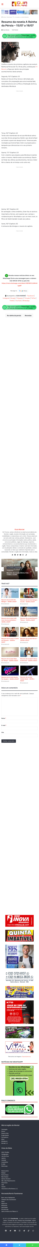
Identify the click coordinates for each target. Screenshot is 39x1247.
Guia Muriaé (6, 30)
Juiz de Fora (5, 1156)
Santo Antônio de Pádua (8, 1211)
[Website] (13, 555)
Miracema (4, 1205)
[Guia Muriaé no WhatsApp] (19, 36)
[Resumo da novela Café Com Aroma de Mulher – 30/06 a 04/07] (10, 611)
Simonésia (4, 1182)
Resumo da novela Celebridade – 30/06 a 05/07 (27, 679)
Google (13, 298)
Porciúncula (4, 1209)
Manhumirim (5, 1171)
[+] (7, 1143)
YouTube (18, 301)
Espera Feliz (5, 1133)
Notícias (9, 17)
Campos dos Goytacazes (8, 1199)
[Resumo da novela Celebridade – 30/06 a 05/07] (29, 670)
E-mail (3, 725)
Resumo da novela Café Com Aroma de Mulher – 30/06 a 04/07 (9, 620)
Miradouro (4, 1141)
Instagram (6, 298)
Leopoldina (4, 1162)
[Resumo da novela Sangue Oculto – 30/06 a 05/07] (29, 593)
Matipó (3, 1173)
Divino (3, 1131)
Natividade (4, 1207)
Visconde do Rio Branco (8, 1188)
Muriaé (3, 1143)
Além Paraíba (5, 1152)
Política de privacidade (24, 1220)
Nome (3, 718)
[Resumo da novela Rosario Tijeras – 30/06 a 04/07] (29, 611)
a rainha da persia (14, 315)
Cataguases (4, 1154)
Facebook (30, 296)
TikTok (33, 298)
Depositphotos (26, 1056)
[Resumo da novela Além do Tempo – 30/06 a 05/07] (10, 652)
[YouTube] (21, 555)
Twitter (12, 301)
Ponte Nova (4, 1175)
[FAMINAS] (19, 12)
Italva (2, 1201)
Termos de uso (12, 1220)
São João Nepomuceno (8, 1180)
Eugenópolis (5, 1135)
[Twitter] (18, 555)
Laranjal (3, 1160)
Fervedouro (4, 1137)
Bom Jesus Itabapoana (8, 1197)
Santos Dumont (6, 1178)
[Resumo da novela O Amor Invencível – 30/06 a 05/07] (29, 652)
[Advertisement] (19, 112)
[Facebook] (15, 555)
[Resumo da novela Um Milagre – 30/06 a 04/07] (10, 593)
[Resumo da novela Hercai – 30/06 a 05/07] (29, 632)
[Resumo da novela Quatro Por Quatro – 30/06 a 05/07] (10, 670)
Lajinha (3, 1158)
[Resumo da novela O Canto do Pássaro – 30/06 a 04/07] (10, 632)
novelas (29, 315)
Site (2, 732)
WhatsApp (26, 301)
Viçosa (3, 1186)
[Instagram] (23, 555)
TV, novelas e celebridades (21, 17)
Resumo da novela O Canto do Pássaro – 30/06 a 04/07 (10, 640)
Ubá (2, 1184)
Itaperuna (4, 1203)
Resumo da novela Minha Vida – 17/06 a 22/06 (18, 574)
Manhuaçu (4, 1166)
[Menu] (2, 5)
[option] (19, 569)
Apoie (34, 1220)
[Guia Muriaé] (19, 4)
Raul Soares (4, 1177)
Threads (27, 298)
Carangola (4, 1129)
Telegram (20, 298)
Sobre (5, 1220)
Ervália (3, 1164)
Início (4, 17)
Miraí (2, 1139)
